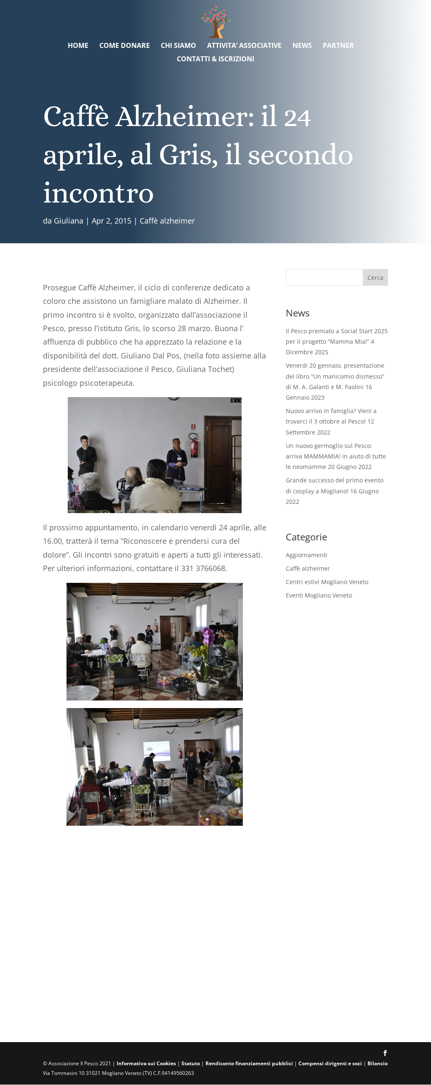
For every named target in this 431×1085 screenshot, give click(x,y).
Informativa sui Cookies (146, 1063)
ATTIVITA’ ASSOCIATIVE (244, 46)
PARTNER (338, 46)
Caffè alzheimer (167, 221)
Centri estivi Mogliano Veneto (327, 582)
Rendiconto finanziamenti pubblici (249, 1063)
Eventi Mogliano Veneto (319, 595)
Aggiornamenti (306, 555)
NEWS (302, 46)
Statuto (190, 1063)
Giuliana (68, 221)
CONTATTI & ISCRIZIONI (215, 59)
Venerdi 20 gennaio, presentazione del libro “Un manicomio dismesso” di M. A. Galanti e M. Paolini (335, 375)
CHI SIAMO (178, 46)
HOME (78, 46)
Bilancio (377, 1063)
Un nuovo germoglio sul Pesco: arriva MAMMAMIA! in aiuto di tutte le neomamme (336, 456)
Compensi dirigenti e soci (330, 1063)
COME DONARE (124, 46)
